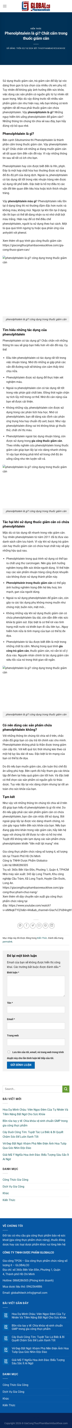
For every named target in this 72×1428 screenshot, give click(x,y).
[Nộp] (65, 1089)
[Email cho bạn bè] (39, 926)
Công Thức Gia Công (15, 1179)
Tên (10, 1002)
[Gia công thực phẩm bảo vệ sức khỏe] (36, 6)
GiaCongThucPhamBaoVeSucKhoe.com (46, 1423)
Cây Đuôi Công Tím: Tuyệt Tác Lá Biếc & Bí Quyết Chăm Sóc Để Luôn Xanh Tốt (33, 1134)
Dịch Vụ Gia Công (13, 1186)
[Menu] (5, 6)
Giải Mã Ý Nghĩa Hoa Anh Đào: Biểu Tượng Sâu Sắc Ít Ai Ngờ (36, 1157)
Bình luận (13, 972)
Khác (6, 1193)
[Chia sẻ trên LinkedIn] (52, 926)
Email (11, 1019)
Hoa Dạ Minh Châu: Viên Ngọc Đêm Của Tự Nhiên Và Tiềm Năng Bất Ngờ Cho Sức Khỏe (35, 1112)
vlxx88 (36, 1417)
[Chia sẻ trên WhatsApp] (20, 926)
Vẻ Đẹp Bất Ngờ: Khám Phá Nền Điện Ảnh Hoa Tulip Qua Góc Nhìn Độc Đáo (34, 1146)
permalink (7, 941)
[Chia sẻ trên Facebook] (26, 926)
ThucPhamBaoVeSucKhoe (51, 48)
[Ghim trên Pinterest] (45, 926)
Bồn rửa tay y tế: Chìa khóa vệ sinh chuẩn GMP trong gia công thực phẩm (35, 1123)
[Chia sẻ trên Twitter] (33, 926)
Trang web (13, 1035)
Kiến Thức (36, 29)
